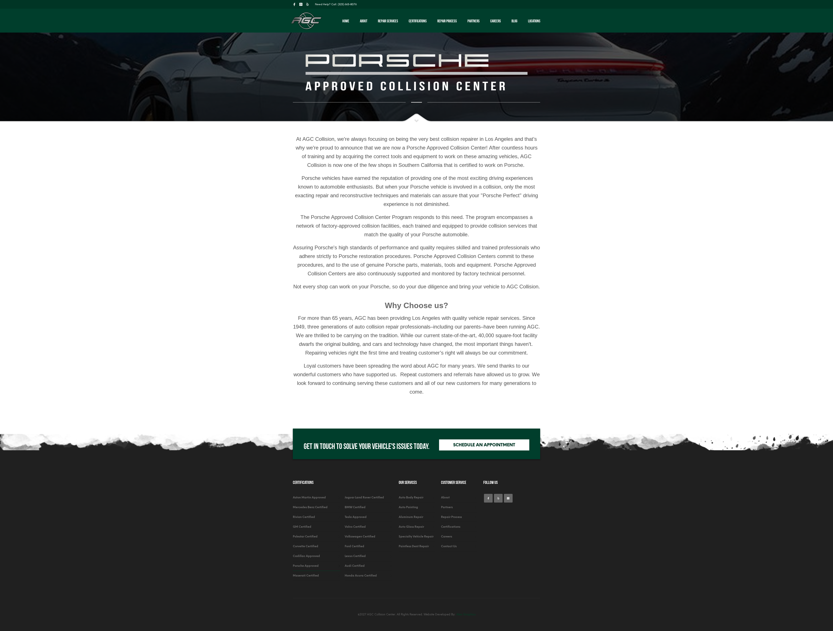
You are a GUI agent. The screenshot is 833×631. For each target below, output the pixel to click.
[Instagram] (301, 4)
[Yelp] (307, 4)
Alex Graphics (466, 614)
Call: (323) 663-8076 (344, 4)
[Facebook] (294, 4)
